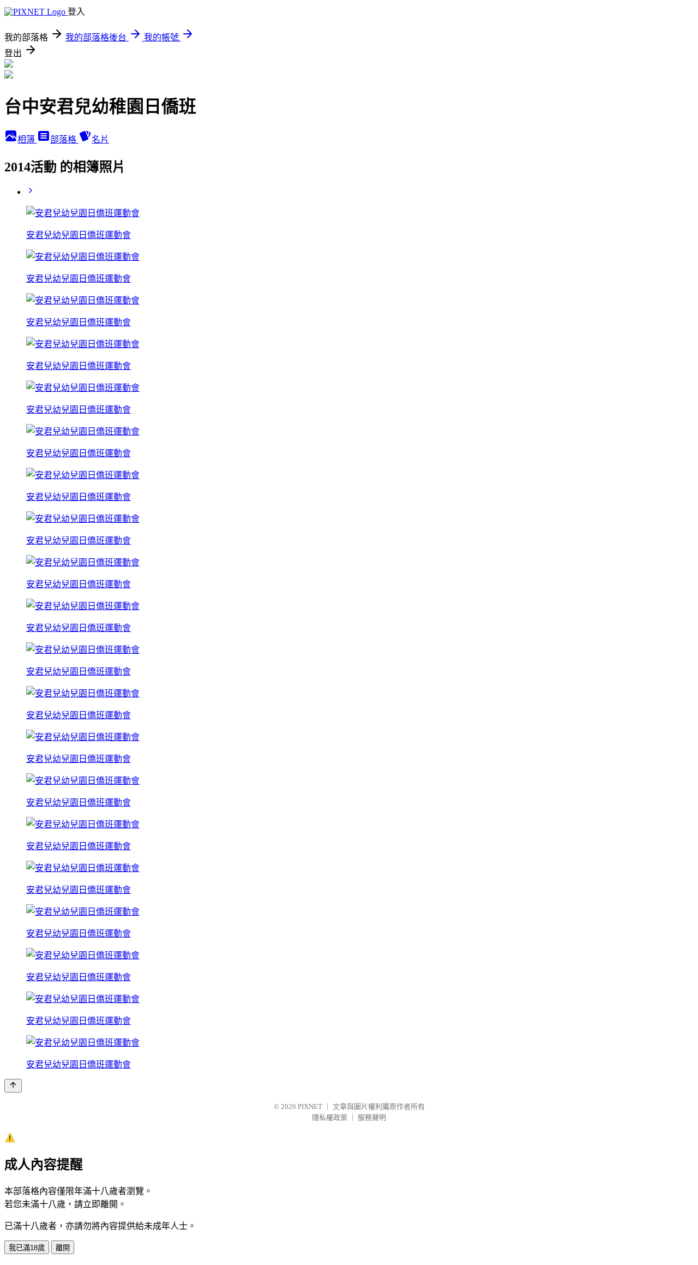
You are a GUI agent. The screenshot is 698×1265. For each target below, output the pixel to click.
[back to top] (13, 1086)
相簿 (27, 139)
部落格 (64, 139)
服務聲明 (372, 1117)
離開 (63, 1248)
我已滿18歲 (27, 1248)
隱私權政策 (329, 1117)
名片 (100, 139)
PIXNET (310, 1106)
